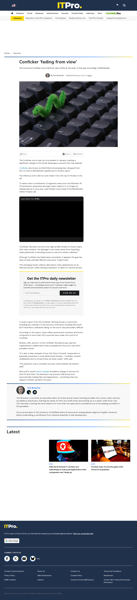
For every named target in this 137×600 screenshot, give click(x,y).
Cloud (29, 13)
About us (41, 571)
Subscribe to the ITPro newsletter (39, 18)
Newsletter (79, 154)
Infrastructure (52, 13)
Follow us (68, 154)
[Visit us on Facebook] (7, 558)
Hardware (39, 13)
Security (64, 13)
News (90, 75)
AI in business (60, 18)
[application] (51, 219)
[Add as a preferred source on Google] (11, 540)
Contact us (75, 571)
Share (24, 154)
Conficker (23, 168)
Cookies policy (76, 575)
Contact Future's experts (14, 571)
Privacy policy (9, 575)
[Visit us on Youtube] (24, 558)
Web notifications (44, 575)
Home (7, 53)
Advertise (90, 13)
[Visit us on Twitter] (15, 558)
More (100, 13)
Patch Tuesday (42, 371)
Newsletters (108, 575)
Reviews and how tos (77, 18)
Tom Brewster (58, 75)
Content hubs (77, 13)
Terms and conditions (112, 571)
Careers (40, 580)
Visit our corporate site (83, 533)
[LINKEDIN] (35, 392)
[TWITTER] (29, 392)
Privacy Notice (39, 303)
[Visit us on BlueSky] (32, 558)
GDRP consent (10, 580)
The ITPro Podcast (96, 18)
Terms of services (52, 301)
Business (20, 13)
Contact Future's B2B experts (82, 580)
